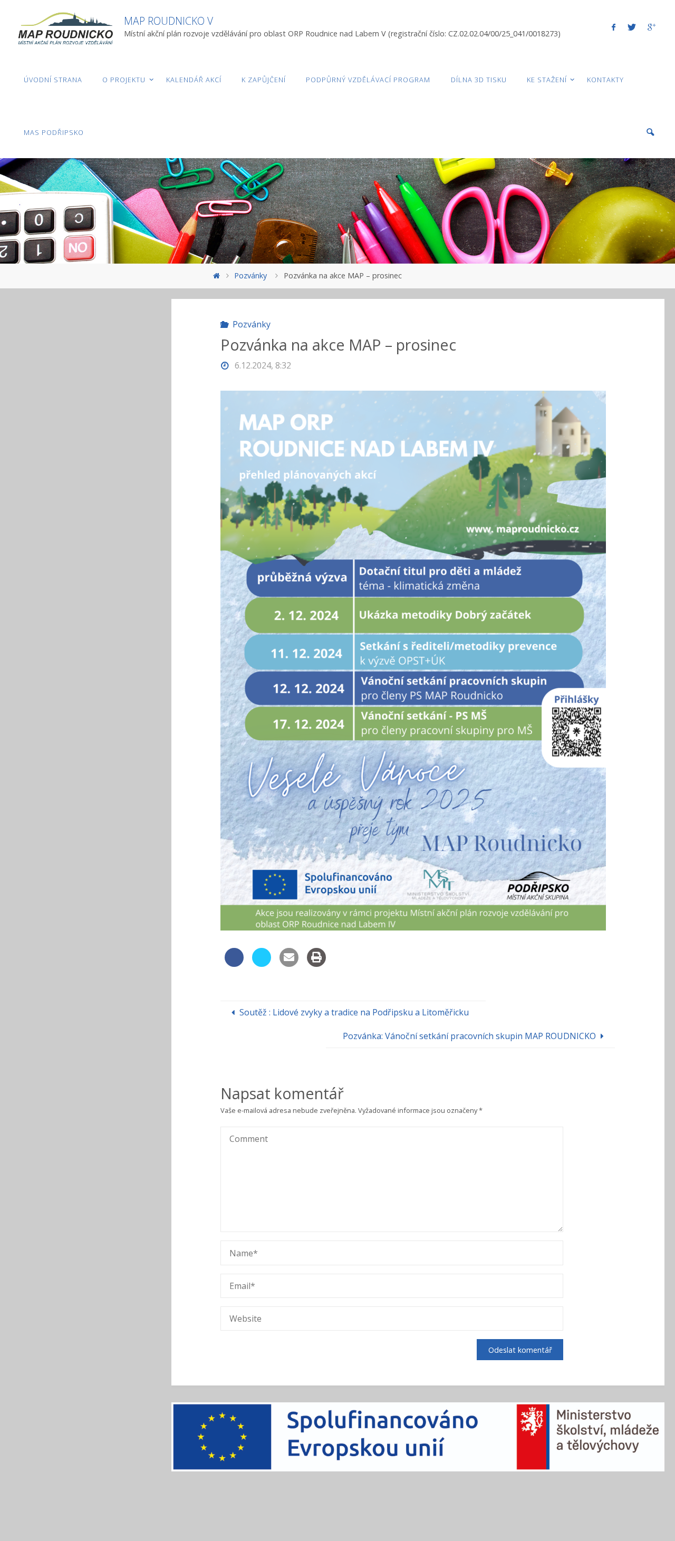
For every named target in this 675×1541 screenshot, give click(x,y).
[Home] (216, 275)
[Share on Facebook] (234, 964)
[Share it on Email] (288, 964)
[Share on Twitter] (261, 964)
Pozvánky (250, 275)
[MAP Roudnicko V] (65, 26)
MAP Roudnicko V (168, 21)
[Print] (316, 964)
